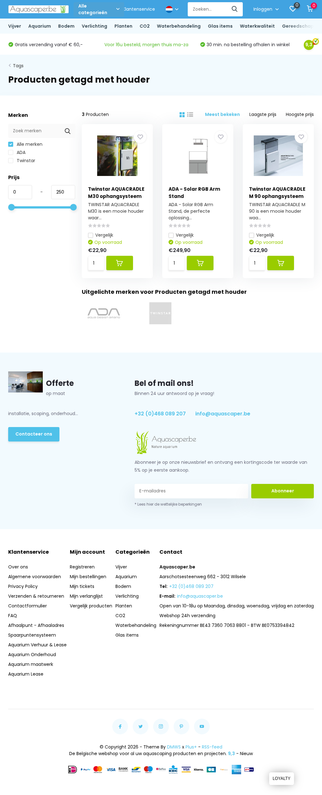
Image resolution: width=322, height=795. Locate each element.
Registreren (82, 567)
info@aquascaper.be (222, 413)
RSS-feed (212, 747)
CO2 (145, 26)
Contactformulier (27, 606)
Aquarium (39, 26)
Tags (18, 66)
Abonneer (282, 491)
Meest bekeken (222, 114)
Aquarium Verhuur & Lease (37, 645)
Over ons (18, 567)
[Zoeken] (235, 9)
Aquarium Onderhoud (32, 654)
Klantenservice (139, 9)
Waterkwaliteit (257, 26)
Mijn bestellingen (88, 576)
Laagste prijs (262, 114)
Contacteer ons (33, 434)
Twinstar (25, 160)
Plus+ (191, 747)
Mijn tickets (82, 586)
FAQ (12, 615)
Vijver (14, 26)
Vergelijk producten (91, 606)
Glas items (220, 26)
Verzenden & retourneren (36, 596)
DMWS (174, 747)
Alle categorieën (92, 9)
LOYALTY (282, 778)
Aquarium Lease (25, 674)
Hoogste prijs (300, 114)
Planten (123, 26)
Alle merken (28, 144)
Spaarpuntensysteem (32, 635)
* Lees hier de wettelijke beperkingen (168, 504)
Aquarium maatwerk (30, 664)
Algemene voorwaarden (34, 576)
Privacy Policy (23, 586)
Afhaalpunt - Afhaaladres (36, 625)
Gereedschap (298, 26)
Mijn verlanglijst (86, 596)
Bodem (66, 26)
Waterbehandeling (179, 26)
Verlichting (94, 26)
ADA (20, 152)
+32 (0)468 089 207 (160, 413)
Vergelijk (104, 235)
